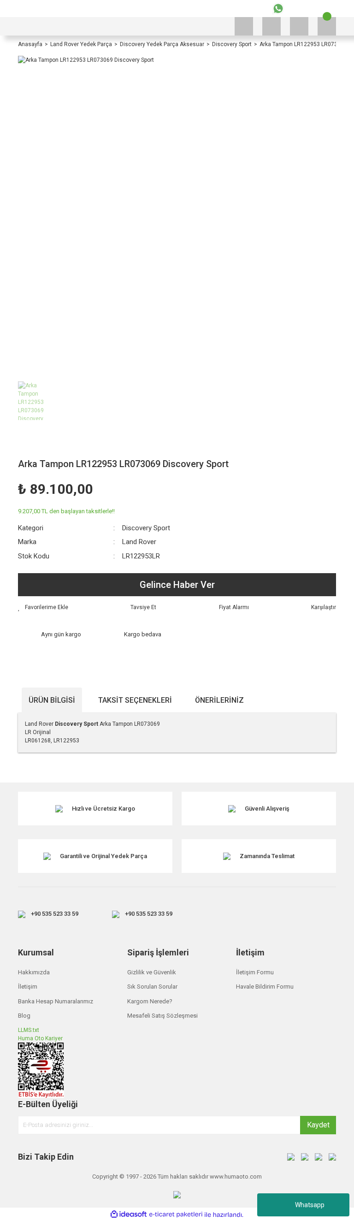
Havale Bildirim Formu (265, 986)
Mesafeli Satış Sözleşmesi (162, 1015)
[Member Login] (299, 26)
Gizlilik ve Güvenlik (151, 972)
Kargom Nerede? (149, 1001)
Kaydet (318, 1124)
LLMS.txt (28, 1030)
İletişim (27, 986)
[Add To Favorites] (43, 607)
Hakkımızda (34, 972)
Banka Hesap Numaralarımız (55, 1001)
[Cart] (327, 26)
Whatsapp (309, 1205)
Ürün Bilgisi (52, 700)
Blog (24, 1015)
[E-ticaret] (176, 1214)
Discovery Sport (146, 528)
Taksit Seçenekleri (135, 700)
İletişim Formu (255, 972)
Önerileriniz (219, 700)
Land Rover (139, 542)
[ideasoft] (128, 1214)
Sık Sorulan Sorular (152, 986)
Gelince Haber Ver (177, 584)
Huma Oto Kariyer (40, 1038)
